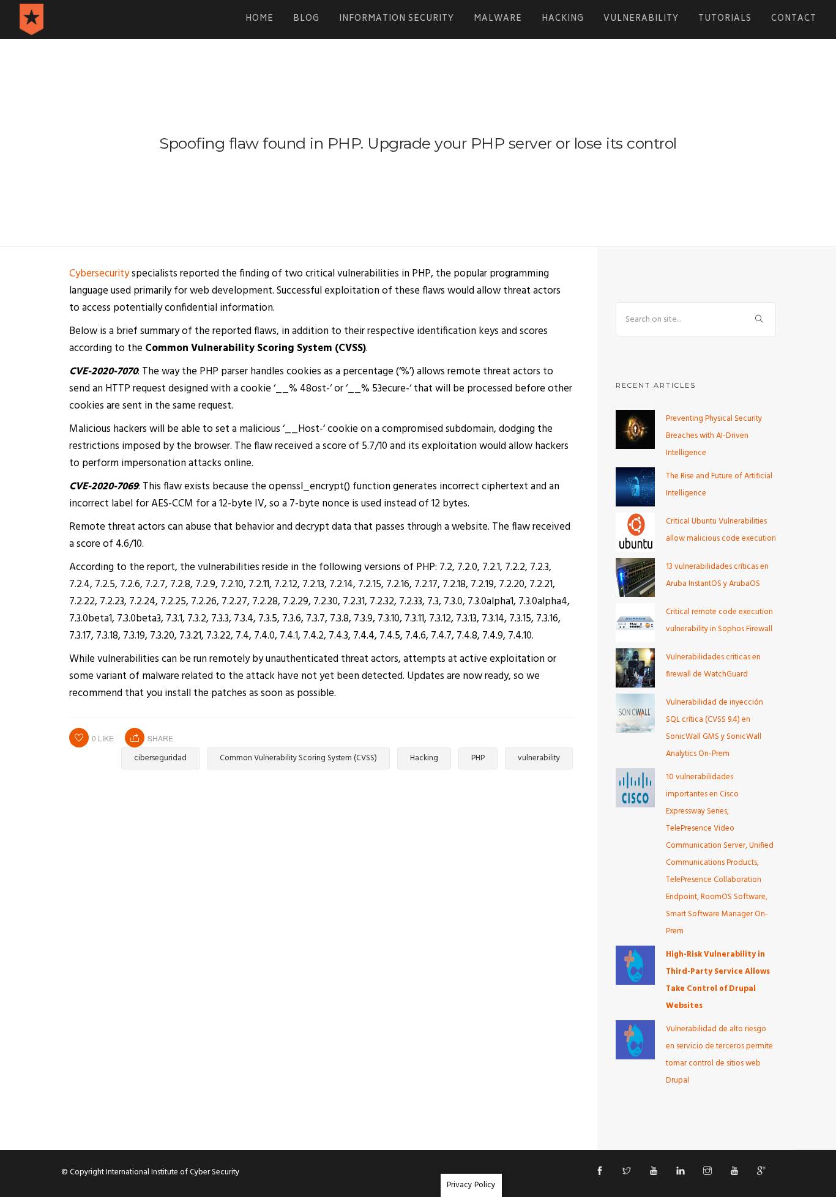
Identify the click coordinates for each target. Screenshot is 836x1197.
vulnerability (539, 758)
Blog (306, 19)
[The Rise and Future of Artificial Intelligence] (635, 486)
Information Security (396, 19)
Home (259, 19)
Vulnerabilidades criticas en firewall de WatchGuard (713, 666)
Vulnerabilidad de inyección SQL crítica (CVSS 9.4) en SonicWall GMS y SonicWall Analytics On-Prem (714, 728)
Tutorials (725, 19)
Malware (498, 19)
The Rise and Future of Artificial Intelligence (719, 485)
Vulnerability (641, 19)
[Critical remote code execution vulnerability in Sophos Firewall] (635, 622)
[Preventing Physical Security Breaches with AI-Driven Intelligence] (635, 429)
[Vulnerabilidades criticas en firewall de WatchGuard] (635, 667)
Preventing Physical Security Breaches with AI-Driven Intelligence (714, 435)
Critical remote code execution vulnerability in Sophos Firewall (719, 621)
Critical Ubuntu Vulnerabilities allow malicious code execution (721, 530)
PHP (478, 758)
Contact (793, 19)
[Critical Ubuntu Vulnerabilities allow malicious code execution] (635, 532)
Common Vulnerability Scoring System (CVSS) (298, 758)
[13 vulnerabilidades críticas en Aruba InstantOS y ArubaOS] (635, 577)
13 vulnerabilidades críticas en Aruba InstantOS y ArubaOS (717, 575)
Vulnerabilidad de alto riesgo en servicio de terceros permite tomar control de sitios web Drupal (719, 1055)
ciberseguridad (160, 758)
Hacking (563, 19)
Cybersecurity (99, 273)
